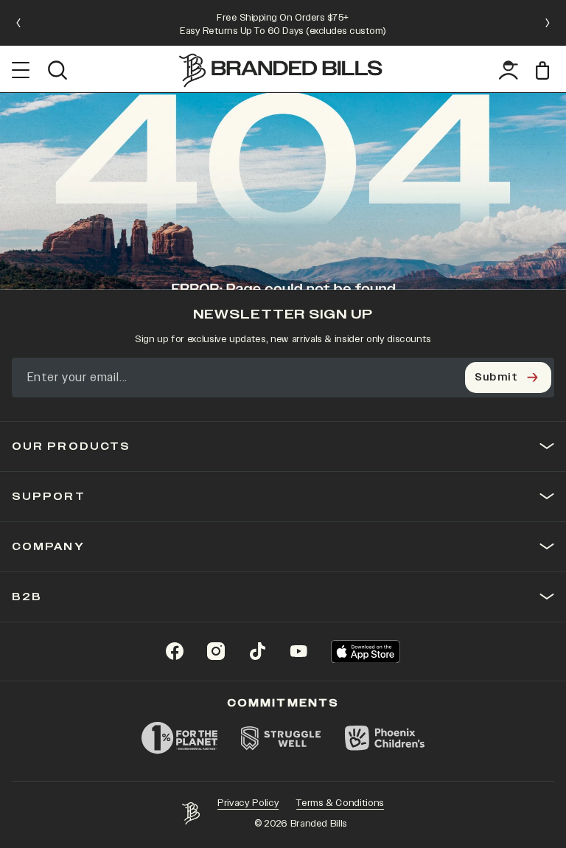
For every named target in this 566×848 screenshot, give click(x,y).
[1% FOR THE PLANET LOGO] (179, 738)
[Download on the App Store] (365, 651)
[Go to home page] (191, 813)
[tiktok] (257, 651)
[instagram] (216, 651)
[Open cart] (545, 70)
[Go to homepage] (280, 70)
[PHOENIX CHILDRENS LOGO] (384, 738)
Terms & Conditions (340, 803)
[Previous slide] (18, 22)
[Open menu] (21, 70)
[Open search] (57, 70)
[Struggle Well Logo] (281, 738)
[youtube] (298, 651)
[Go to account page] (508, 70)
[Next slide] (547, 22)
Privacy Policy (248, 803)
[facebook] (175, 651)
